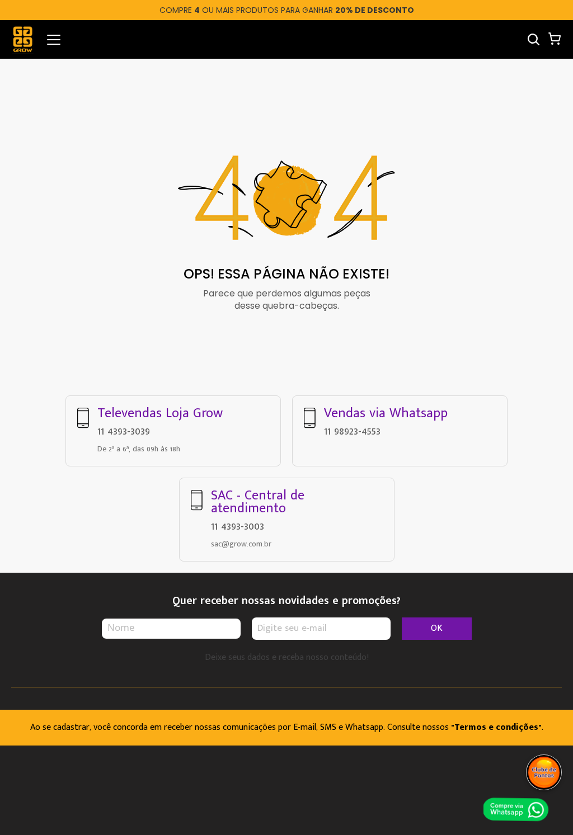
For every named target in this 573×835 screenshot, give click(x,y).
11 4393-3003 (237, 526)
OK (437, 628)
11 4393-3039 (123, 431)
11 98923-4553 (352, 431)
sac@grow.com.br (241, 543)
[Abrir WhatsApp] (518, 810)
